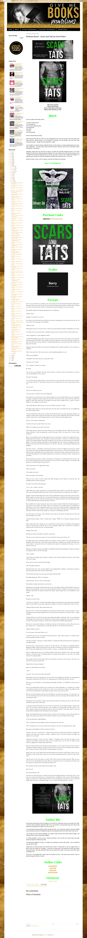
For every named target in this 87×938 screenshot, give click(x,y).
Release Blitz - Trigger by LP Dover (17, 320)
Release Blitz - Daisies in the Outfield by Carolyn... (16, 252)
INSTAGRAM (52, 872)
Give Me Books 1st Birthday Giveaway (18, 81)
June (12, 175)
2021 (11, 159)
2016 (11, 355)
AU (61, 219)
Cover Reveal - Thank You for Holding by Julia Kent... (16, 235)
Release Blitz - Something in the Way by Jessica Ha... (16, 197)
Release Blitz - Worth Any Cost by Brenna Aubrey (16, 192)
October (12, 169)
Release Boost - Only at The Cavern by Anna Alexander (17, 337)
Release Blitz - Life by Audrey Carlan (17, 190)
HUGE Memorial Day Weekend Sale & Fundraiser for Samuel (19, 64)
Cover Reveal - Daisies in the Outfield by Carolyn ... (16, 299)
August (12, 172)
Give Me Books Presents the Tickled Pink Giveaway (19, 114)
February (12, 181)
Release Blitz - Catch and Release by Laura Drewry (17, 194)
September (13, 171)
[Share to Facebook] (45, 884)
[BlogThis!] (42, 884)
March (12, 180)
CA (58, 219)
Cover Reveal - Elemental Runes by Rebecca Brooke (17, 238)
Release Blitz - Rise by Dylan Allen (17, 271)
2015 (11, 357)
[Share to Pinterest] (46, 884)
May (11, 177)
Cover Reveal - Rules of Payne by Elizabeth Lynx (16, 245)
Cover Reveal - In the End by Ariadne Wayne (16, 330)
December (13, 166)
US (51, 219)
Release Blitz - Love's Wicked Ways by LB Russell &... (17, 204)
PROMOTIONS (62, 29)
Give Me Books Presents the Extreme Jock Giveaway (19, 89)
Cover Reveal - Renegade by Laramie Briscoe (16, 280)
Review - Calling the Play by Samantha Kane (19, 131)
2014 (11, 358)
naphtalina (45, 934)
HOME (10, 29)
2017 (11, 165)
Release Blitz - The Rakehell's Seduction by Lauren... (16, 325)
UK (54, 219)
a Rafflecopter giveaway (52, 881)
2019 (11, 162)
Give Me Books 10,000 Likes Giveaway (19, 97)
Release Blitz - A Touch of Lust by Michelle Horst (16, 342)
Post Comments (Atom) (35, 925)
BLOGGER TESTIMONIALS (47, 29)
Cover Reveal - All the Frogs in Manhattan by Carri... (16, 240)
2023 (11, 156)
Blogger (53, 934)
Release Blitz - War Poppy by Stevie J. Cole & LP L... (17, 316)
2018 (11, 163)
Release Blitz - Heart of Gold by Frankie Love (16, 339)
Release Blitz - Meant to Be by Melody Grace (16, 214)
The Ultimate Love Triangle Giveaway (18, 106)
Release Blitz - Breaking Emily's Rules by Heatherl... (16, 347)
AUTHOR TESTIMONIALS (29, 29)
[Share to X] (43, 884)
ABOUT (17, 29)
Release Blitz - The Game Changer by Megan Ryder (17, 230)
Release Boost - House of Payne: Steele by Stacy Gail (19, 73)
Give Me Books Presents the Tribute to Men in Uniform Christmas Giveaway (19, 140)
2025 (11, 153)
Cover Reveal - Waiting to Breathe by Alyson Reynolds (16, 233)
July (11, 174)
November (13, 168)
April (12, 178)
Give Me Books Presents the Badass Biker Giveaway (19, 122)
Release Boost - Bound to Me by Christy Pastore (16, 327)
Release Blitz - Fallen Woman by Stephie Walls (16, 351)
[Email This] (41, 884)
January (12, 353)
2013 (11, 360)
